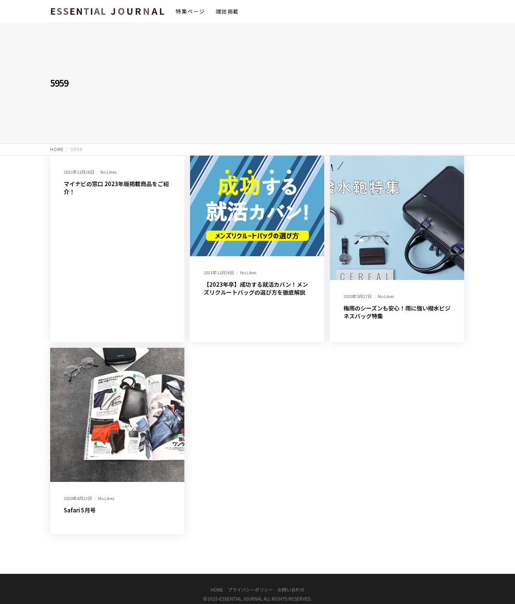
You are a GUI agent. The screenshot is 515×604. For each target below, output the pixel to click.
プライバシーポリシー (250, 589)
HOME (217, 589)
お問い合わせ (291, 589)
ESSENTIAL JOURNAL (240, 598)
